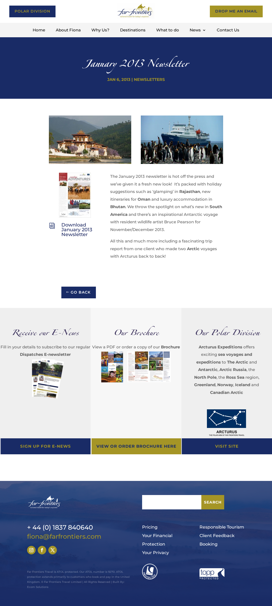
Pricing (150, 527)
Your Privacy (155, 552)
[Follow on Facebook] (42, 550)
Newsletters (149, 79)
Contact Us (228, 30)
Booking (208, 544)
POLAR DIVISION (32, 11)
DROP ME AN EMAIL (236, 11)
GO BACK (81, 292)
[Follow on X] (52, 550)
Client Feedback (217, 535)
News (195, 30)
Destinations (133, 30)
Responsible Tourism (221, 527)
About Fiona (68, 30)
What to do (167, 30)
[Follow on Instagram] (31, 550)
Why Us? (100, 30)
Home (39, 30)
